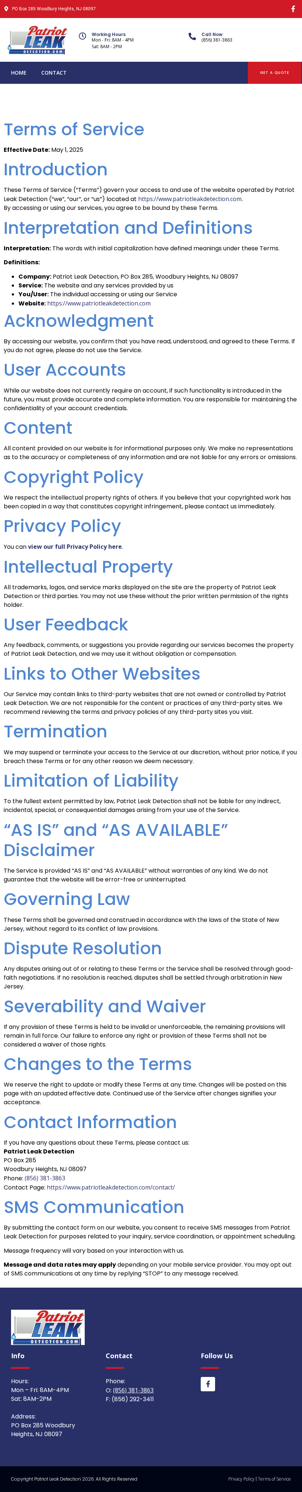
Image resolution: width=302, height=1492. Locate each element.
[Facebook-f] (293, 9)
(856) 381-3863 (45, 1178)
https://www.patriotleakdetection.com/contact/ (111, 1187)
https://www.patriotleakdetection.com (190, 199)
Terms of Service (274, 1479)
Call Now (211, 34)
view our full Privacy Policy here (75, 547)
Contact (54, 72)
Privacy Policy (241, 1479)
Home (19, 72)
